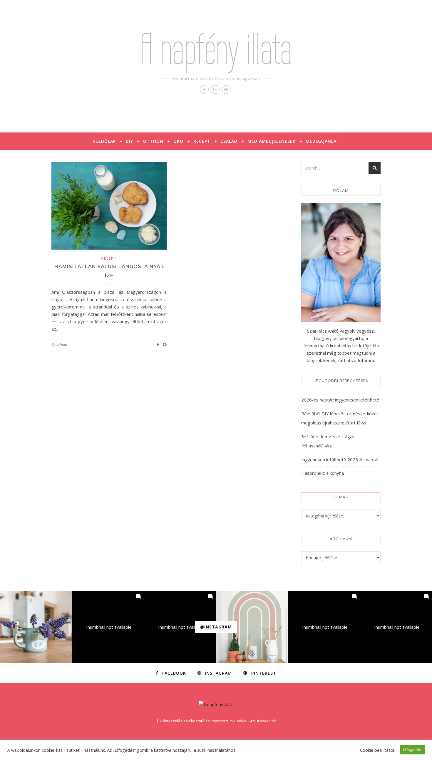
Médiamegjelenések (271, 141)
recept (108, 258)
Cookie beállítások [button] (377, 750)
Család (228, 141)
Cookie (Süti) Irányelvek (255, 721)
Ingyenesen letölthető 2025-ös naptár (340, 459)
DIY (129, 141)
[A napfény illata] (216, 704)
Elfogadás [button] (412, 749)
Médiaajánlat (323, 141)
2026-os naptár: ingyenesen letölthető (340, 400)
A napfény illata (216, 49)
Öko (178, 141)
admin (61, 344)
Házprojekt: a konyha (322, 473)
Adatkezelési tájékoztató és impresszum (196, 721)
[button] (36, 627)
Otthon (153, 141)
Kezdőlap (104, 141)
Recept (201, 141)
